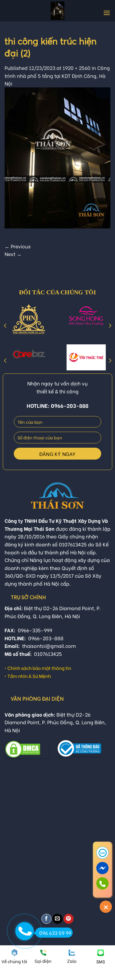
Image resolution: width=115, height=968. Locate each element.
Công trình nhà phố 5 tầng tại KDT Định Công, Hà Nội (57, 75)
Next (13, 253)
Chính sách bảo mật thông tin (39, 667)
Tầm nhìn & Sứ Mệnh (29, 675)
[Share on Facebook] (46, 919)
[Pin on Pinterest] (68, 919)
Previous (18, 246)
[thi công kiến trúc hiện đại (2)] (57, 156)
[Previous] (5, 326)
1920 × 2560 (76, 67)
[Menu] (106, 12)
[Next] (110, 326)
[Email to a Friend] (57, 919)
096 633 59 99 (55, 932)
